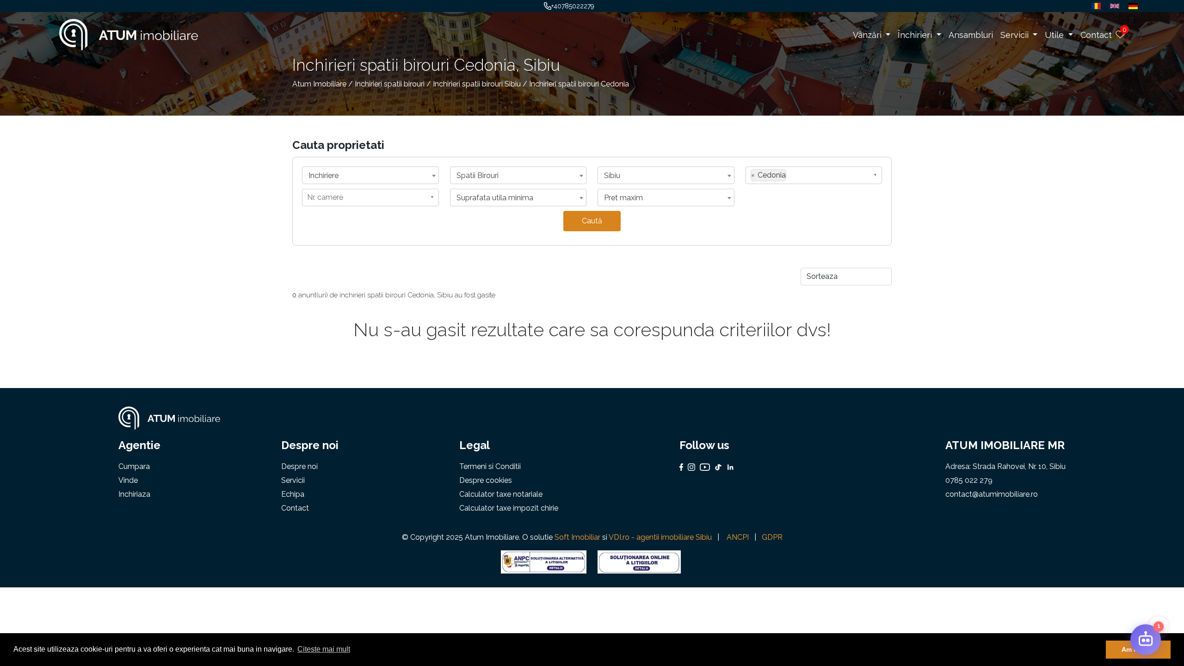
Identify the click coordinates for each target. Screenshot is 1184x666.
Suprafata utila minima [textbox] (494, 197)
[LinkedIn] (728, 467)
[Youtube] (702, 467)
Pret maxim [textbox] (623, 197)
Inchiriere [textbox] (323, 175)
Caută (592, 220)
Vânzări (868, 35)
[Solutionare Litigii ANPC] (543, 561)
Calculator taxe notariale (501, 494)
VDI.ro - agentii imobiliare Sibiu (660, 537)
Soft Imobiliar (577, 537)
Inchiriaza (134, 494)
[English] (1112, 6)
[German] (1131, 6)
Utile (1055, 35)
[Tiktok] (716, 467)
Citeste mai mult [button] (323, 649)
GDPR (772, 537)
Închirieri (916, 35)
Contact (1096, 35)
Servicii (1015, 35)
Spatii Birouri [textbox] (477, 175)
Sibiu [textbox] (612, 175)
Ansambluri (971, 35)
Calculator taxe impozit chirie (508, 508)
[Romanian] (1094, 6)
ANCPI (738, 537)
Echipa (292, 494)
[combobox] (370, 175)
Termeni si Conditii (490, 466)
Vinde (128, 480)
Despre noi (299, 466)
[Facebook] (681, 467)
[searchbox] (791, 174)
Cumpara (134, 466)
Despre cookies (485, 480)
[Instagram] (689, 467)
